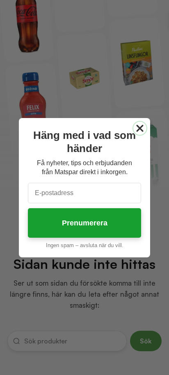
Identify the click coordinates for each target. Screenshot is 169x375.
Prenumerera (84, 223)
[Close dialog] (140, 128)
